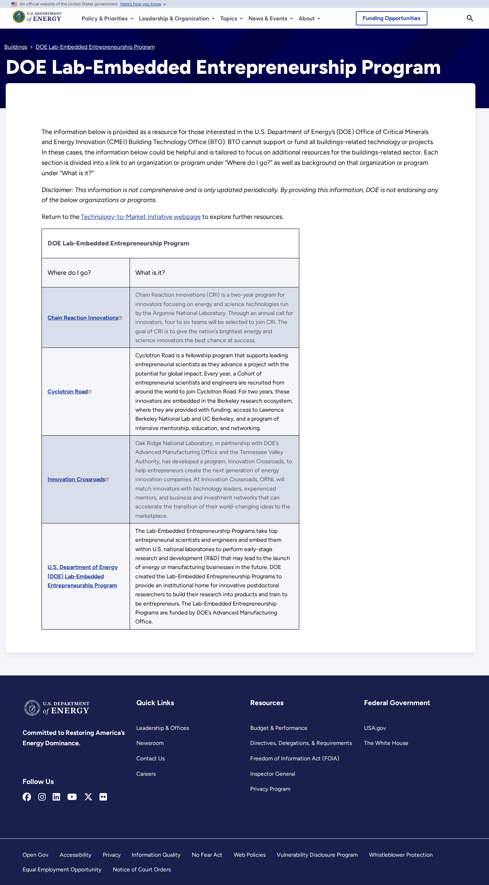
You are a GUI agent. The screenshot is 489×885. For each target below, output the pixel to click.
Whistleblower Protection (401, 854)
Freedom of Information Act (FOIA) (294, 758)
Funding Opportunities (391, 18)
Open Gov (35, 854)
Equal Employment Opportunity (62, 869)
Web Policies (250, 854)
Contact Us (150, 758)
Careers (146, 773)
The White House (386, 743)
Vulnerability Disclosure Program (317, 854)
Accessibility (75, 854)
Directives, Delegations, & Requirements (301, 743)
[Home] (37, 20)
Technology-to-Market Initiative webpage (141, 217)
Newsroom (150, 743)
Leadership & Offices (162, 727)
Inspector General (272, 773)
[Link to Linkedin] (56, 797)
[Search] (470, 18)
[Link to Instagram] (42, 797)
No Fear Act (207, 854)
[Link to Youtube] (72, 797)
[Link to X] (88, 797)
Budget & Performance (279, 727)
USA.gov (375, 727)
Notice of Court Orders (142, 869)
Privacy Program (270, 788)
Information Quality (156, 854)
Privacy (112, 854)
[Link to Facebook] (27, 797)
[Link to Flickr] (103, 797)
